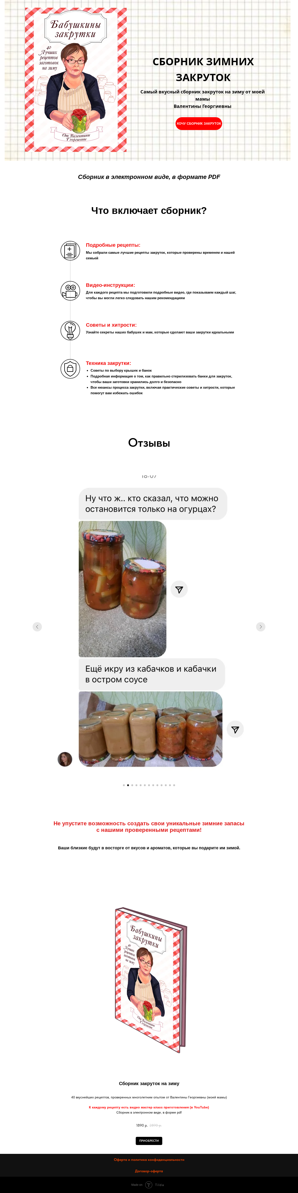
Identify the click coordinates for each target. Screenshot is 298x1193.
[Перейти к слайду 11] (166, 785)
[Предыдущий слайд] (37, 626)
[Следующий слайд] (260, 626)
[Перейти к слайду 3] (132, 785)
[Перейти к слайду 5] (141, 785)
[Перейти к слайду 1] (124, 785)
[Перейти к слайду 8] (153, 785)
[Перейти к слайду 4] (136, 785)
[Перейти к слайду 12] (170, 785)
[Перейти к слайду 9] (157, 785)
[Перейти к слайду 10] (162, 785)
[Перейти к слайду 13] (174, 785)
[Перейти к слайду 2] (128, 785)
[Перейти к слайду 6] (145, 785)
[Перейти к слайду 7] (149, 785)
